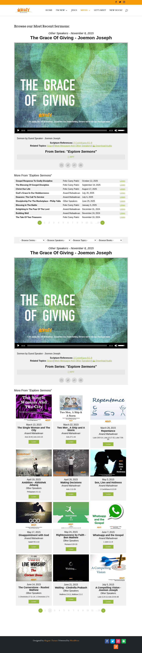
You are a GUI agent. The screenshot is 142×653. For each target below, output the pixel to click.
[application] (71, 130)
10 (87, 222)
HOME (48, 10)
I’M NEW (60, 10)
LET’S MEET (100, 10)
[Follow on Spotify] (123, 641)
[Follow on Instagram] (118, 641)
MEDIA (84, 10)
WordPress (74, 640)
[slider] (67, 130)
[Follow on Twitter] (112, 641)
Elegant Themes (51, 640)
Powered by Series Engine (117, 230)
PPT (72, 157)
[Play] (18, 130)
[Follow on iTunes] (116, 647)
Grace (50, 146)
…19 (97, 222)
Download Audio (104, 146)
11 (91, 222)
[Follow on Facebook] (107, 641)
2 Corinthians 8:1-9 (82, 143)
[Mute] (116, 130)
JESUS (74, 10)
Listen (122, 181)
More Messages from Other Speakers (73, 146)
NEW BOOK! (116, 10)
